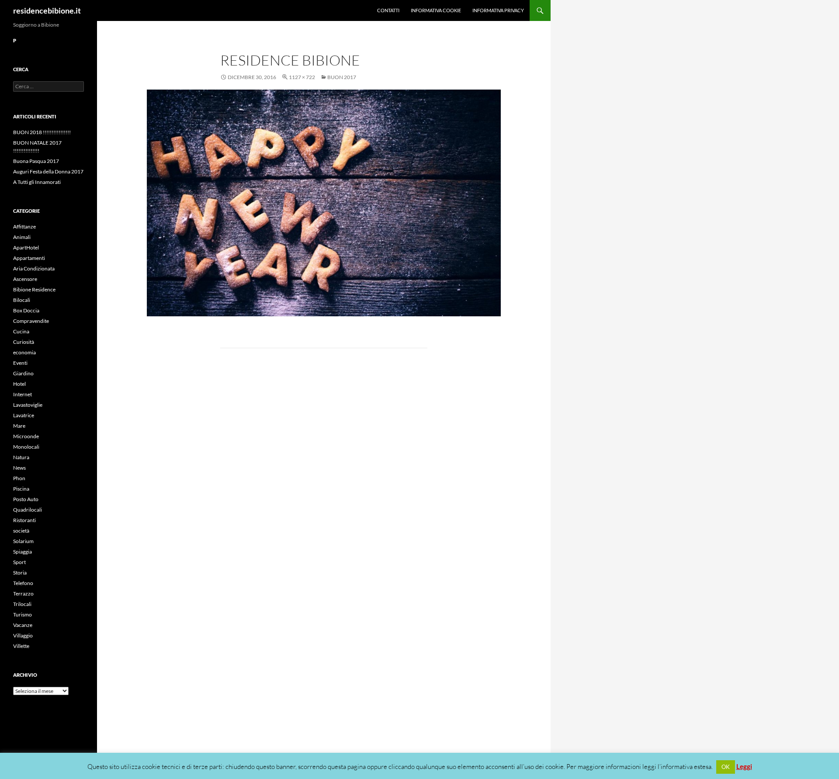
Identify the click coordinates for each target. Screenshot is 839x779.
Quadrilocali (27, 509)
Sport (19, 562)
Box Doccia (26, 310)
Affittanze (24, 226)
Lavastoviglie (27, 405)
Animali (22, 237)
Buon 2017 (341, 77)
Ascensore (25, 279)
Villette (21, 646)
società (21, 530)
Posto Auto (25, 499)
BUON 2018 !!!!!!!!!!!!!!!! (42, 132)
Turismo (22, 614)
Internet (22, 394)
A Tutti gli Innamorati (37, 182)
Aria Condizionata (34, 268)
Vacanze (22, 625)
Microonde (26, 436)
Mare (19, 425)
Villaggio (23, 635)
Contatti (388, 10)
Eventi (20, 363)
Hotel (19, 384)
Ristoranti (24, 520)
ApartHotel (26, 247)
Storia (20, 572)
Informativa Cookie (436, 10)
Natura (21, 457)
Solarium (23, 541)
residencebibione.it (47, 10)
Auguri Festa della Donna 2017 (48, 171)
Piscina (21, 488)
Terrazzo (23, 593)
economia (24, 352)
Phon (19, 478)
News (19, 467)
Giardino (23, 373)
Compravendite (31, 321)
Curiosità (23, 342)
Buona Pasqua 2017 (36, 161)
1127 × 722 (302, 77)
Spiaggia (22, 551)
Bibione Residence (34, 289)
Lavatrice (23, 415)
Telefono (23, 583)
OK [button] (725, 766)
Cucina (21, 331)
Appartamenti (29, 258)
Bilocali (21, 300)
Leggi (744, 766)
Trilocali (22, 604)
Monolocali (26, 446)
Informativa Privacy (498, 10)
